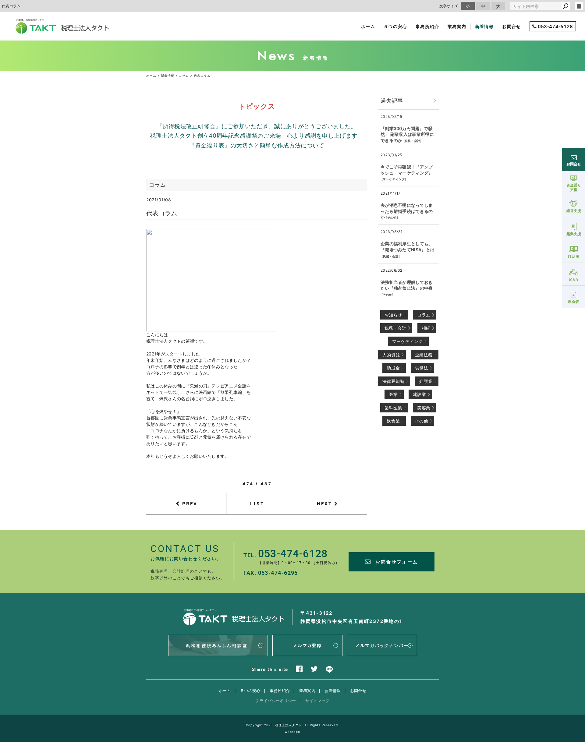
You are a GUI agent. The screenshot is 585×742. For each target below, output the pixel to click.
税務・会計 (412, 141)
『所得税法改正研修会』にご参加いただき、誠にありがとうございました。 (256, 126)
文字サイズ (448, 6)
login (579, 6)
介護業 (425, 381)
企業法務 (423, 354)
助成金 (393, 367)
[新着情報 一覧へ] (435, 100)
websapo (292, 731)
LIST (257, 503)
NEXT (324, 503)
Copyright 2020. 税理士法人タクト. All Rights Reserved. (292, 725)
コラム (423, 314)
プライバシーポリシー (275, 700)
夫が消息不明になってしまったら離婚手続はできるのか (407, 211)
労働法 (421, 367)
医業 (393, 394)
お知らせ (393, 314)
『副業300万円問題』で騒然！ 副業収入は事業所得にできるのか (407, 134)
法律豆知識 (393, 381)
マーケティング (394, 179)
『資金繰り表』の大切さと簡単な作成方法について (256, 145)
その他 (392, 217)
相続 (426, 327)
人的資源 (391, 354)
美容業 (423, 407)
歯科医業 (393, 407)
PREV (189, 503)
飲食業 (393, 420)
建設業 (419, 394)
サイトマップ (317, 700)
